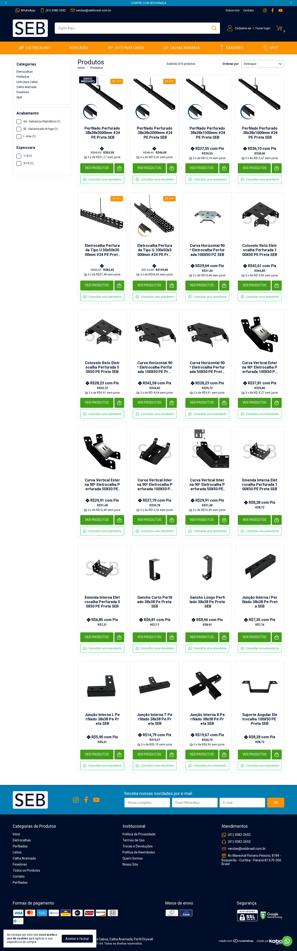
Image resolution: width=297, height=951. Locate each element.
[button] (102, 179)
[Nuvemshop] (236, 942)
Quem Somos (133, 858)
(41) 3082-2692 (56, 10)
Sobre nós (232, 10)
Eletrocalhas (38, 48)
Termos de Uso (134, 840)
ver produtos (97, 168)
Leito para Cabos (129, 48)
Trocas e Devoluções (138, 846)
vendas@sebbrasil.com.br (93, 10)
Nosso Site (130, 864)
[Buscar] (214, 27)
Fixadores (234, 48)
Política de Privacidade (139, 834)
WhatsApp (28, 10)
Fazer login (262, 28)
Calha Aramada (26, 87)
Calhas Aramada (185, 48)
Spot (274, 48)
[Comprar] (119, 168)
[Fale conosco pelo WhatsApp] (287, 941)
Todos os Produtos (26, 870)
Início (81, 67)
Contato (248, 10)
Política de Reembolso (139, 852)
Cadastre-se (243, 28)
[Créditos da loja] (269, 941)
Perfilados (78, 48)
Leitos (17, 852)
